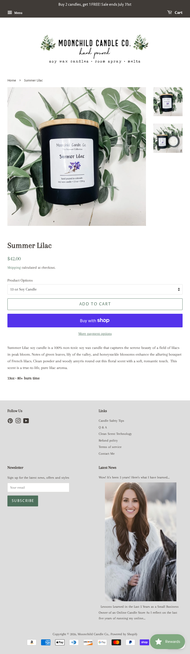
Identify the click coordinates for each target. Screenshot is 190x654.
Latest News (107, 467)
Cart (178, 12)
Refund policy (108, 440)
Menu (17, 13)
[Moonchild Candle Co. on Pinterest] (10, 422)
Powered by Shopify (124, 634)
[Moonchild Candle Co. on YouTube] (26, 422)
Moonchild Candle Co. (93, 634)
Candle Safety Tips (111, 420)
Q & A (103, 427)
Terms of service (110, 447)
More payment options (95, 334)
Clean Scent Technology (115, 434)
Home (11, 80)
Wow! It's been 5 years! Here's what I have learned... (134, 477)
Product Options (20, 280)
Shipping (14, 267)
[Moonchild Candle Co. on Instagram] (18, 422)
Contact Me (107, 453)
